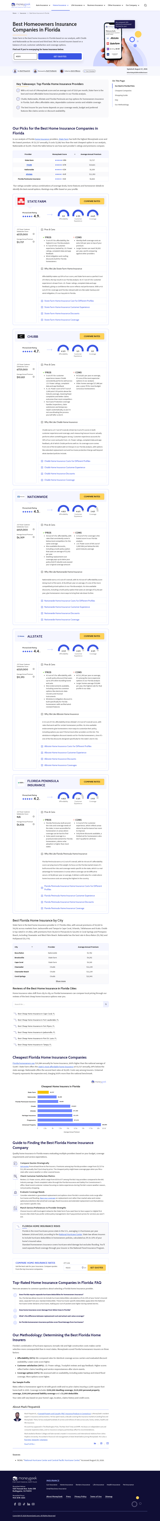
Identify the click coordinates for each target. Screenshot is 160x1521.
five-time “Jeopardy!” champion (35, 1440)
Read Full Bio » (29, 1444)
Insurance (23, 13)
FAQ (116, 100)
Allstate (29, 174)
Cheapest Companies (123, 90)
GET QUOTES (96, 1267)
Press (68, 1496)
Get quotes (24, 1166)
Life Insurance (98, 1484)
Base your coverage (47, 1198)
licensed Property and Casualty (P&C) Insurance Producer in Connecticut (64, 1413)
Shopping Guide (121, 95)
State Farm (64, 139)
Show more (61, 981)
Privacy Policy (80, 1496)
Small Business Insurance (56, 1488)
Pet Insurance (128, 1484)
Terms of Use (96, 1496)
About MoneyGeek (54, 1496)
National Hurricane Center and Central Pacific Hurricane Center (52, 1460)
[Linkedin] (95, 1444)
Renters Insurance (83, 1484)
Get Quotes (60, 56)
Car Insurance (51, 1484)
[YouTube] (33, 1504)
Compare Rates (92, 201)
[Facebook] (15, 1504)
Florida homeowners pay (24, 1063)
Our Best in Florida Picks (125, 86)
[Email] (107, 1444)
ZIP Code (67, 1263)
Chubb (29, 165)
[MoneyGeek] (20, 5)
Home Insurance (66, 1484)
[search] (145, 5)
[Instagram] (101, 1444)
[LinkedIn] (28, 1504)
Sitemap (108, 1496)
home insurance (42, 139)
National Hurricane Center (70, 1234)
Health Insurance (113, 1484)
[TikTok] (24, 1504)
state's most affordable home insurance (56, 1066)
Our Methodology (122, 104)
